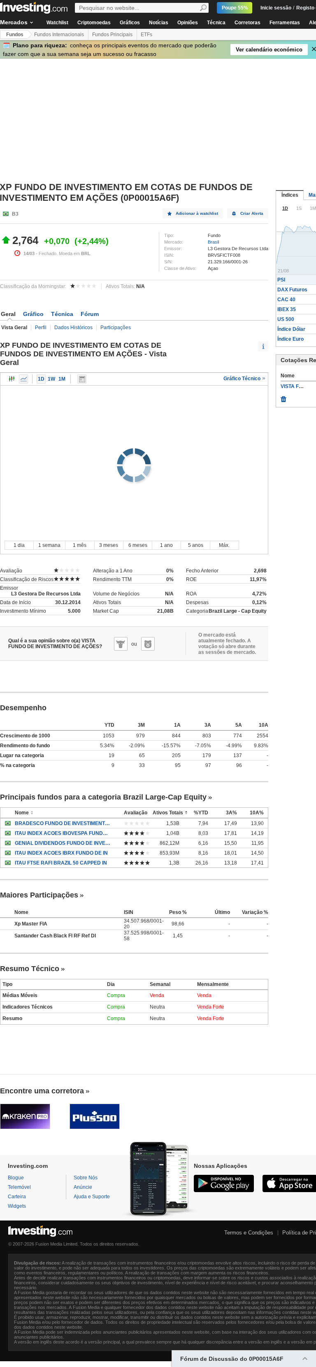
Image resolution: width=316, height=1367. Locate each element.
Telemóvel (19, 1187)
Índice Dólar (291, 329)
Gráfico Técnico (242, 378)
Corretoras (247, 23)
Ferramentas (285, 23)
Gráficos (130, 23)
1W (51, 379)
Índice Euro (290, 339)
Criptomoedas (94, 23)
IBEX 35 (286, 309)
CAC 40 (286, 299)
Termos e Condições (248, 1233)
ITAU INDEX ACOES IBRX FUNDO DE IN (61, 853)
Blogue (16, 1178)
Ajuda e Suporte (92, 1197)
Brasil (213, 241)
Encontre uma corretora (42, 1091)
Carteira (17, 1197)
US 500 (285, 319)
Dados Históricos (73, 327)
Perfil (40, 327)
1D (41, 379)
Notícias (158, 23)
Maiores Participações (39, 895)
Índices (289, 195)
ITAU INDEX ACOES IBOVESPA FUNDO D (63, 833)
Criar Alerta (251, 213)
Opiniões (187, 23)
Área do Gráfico (23, 379)
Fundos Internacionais (59, 34)
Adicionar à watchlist (197, 213)
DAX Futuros (292, 290)
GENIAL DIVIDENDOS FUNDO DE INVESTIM (63, 843)
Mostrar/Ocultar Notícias (81, 379)
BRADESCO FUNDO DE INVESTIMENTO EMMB (63, 823)
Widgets (17, 1206)
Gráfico (33, 314)
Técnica (216, 23)
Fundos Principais (112, 34)
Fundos (14, 34)
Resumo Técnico (29, 969)
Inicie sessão (275, 8)
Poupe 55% (235, 8)
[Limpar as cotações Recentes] (283, 397)
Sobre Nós (86, 1178)
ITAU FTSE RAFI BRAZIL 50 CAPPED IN (61, 863)
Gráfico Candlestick (11, 379)
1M (61, 379)
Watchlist (57, 23)
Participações (115, 327)
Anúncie (83, 1187)
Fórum (90, 314)
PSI (281, 280)
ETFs (146, 34)
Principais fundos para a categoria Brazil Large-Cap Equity (103, 797)
